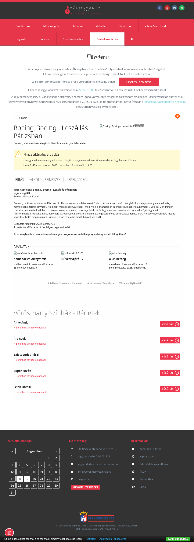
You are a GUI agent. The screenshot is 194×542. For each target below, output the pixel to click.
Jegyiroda (84, 479)
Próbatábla (146, 479)
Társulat (78, 25)
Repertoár (126, 25)
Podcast (45, 39)
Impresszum (146, 456)
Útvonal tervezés (85, 487)
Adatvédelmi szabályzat (112, 538)
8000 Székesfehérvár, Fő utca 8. (97, 448)
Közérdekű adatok (150, 448)
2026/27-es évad (155, 25)
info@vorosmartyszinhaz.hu (95, 471)
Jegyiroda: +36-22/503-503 (94, 456)
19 (27, 478)
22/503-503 (86, 90)
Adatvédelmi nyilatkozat (154, 464)
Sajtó (142, 486)
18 (19, 478)
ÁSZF (142, 471)
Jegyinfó (21, 39)
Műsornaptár (51, 25)
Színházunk (23, 25)
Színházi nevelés (73, 39)
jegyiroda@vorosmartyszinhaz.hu (165, 101)
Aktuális (101, 25)
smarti (134, 525)
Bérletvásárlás (107, 39)
